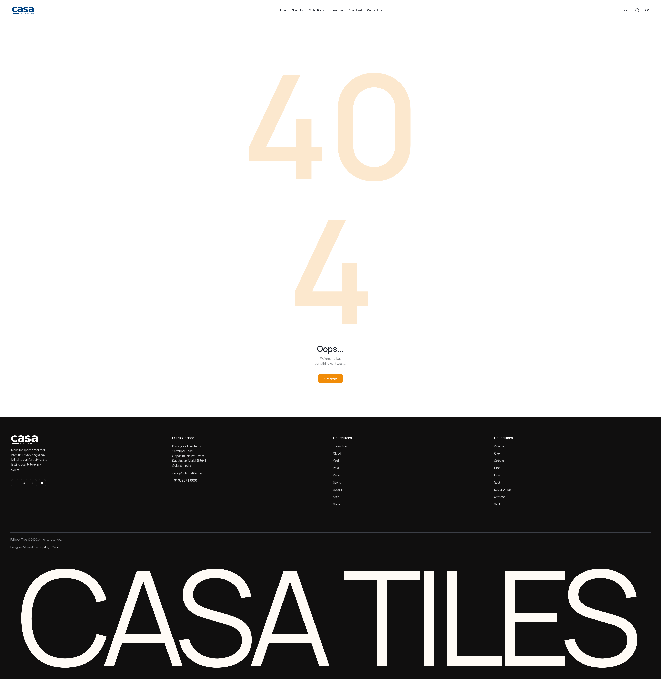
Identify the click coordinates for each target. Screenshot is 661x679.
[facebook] (15, 483)
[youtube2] (42, 483)
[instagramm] (24, 483)
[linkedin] (33, 483)
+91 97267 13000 (184, 480)
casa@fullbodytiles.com (188, 473)
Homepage (330, 378)
